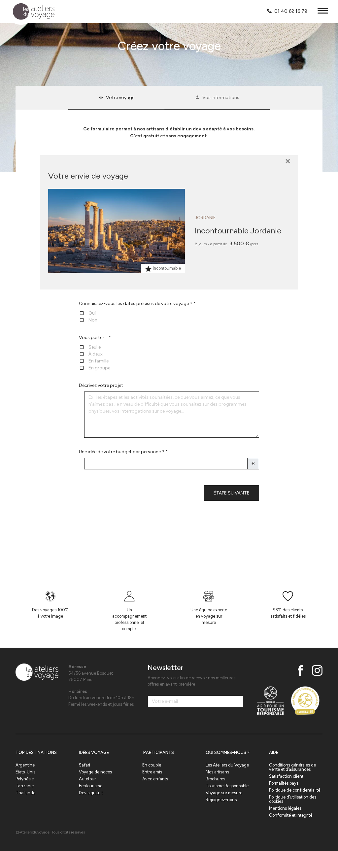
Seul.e (94, 347)
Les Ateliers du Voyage (227, 765)
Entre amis (152, 771)
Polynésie (25, 778)
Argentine (25, 765)
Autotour (87, 778)
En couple (151, 765)
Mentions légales (285, 808)
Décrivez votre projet (101, 385)
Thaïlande (25, 792)
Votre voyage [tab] (120, 97)
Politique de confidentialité (294, 790)
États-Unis (25, 771)
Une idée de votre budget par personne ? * (123, 452)
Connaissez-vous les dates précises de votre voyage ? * (137, 303)
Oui (92, 313)
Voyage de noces (95, 771)
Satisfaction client (286, 776)
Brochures (215, 778)
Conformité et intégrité (290, 815)
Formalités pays (283, 783)
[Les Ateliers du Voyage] (30, 11)
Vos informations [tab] (220, 97)
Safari (84, 765)
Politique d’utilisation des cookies (292, 799)
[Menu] (323, 11)
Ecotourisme (90, 785)
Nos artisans (217, 771)
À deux (95, 354)
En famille (98, 361)
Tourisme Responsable (227, 785)
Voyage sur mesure (224, 792)
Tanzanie (25, 785)
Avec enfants (155, 778)
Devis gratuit (91, 792)
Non (92, 320)
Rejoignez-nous (221, 799)
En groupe (99, 368)
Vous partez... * (95, 337)
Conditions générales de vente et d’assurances (292, 767)
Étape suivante (232, 493)
